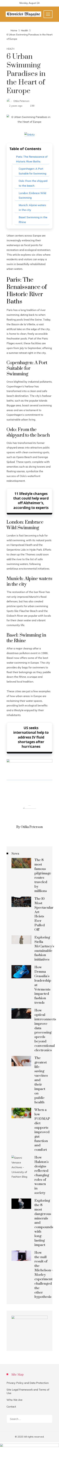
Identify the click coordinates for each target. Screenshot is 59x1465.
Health (10, 49)
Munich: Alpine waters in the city (32, 207)
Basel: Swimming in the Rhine (33, 220)
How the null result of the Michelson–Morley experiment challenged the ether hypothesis (43, 1275)
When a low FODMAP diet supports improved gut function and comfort (42, 1130)
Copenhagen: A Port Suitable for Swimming (32, 171)
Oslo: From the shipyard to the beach (33, 183)
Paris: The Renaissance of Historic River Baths (32, 159)
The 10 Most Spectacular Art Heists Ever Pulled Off (43, 914)
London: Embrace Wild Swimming (32, 195)
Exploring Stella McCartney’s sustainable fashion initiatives (44, 948)
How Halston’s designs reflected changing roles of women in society (41, 1175)
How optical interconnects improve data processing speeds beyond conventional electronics (45, 1030)
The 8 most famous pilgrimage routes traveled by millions (42, 875)
